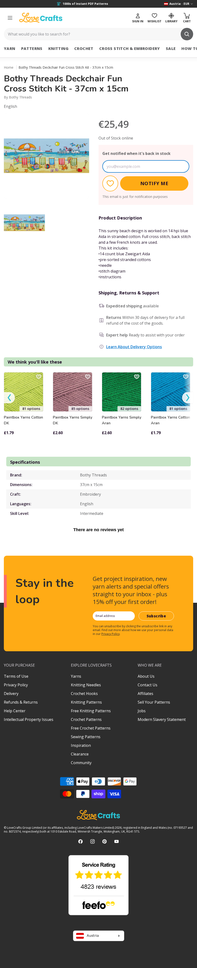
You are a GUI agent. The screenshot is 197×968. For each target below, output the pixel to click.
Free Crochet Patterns (91, 728)
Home (8, 67)
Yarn (9, 48)
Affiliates (145, 693)
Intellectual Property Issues (28, 719)
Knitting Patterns (86, 702)
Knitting (58, 48)
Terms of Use (16, 676)
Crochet (83, 48)
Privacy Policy (110, 634)
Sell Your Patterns (154, 702)
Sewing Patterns (85, 736)
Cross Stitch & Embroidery (129, 48)
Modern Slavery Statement (162, 719)
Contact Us (147, 685)
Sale (171, 48)
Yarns (76, 676)
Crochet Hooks (84, 693)
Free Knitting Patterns (91, 710)
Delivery (11, 693)
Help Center (14, 710)
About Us (146, 676)
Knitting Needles (86, 685)
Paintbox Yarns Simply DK (72, 420)
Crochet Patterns (86, 719)
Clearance (80, 754)
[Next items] (187, 397)
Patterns (32, 48)
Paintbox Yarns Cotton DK (23, 420)
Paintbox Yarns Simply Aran (121, 420)
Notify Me (154, 183)
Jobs (142, 710)
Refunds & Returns (21, 702)
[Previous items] (9, 397)
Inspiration (81, 745)
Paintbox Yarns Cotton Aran (170, 420)
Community (81, 762)
